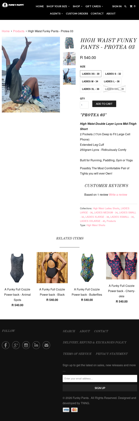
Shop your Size (57, 6)
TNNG (85, 403)
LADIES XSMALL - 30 (122, 216)
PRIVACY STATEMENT (111, 354)
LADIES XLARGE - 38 (97, 216)
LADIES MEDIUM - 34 (106, 212)
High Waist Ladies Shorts (106, 208)
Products (18, 31)
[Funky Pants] (13, 5)
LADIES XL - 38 (90, 89)
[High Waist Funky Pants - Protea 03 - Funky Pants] (31, 75)
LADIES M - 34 (90, 81)
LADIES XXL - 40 (114, 89)
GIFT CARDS (93, 6)
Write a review (118, 194)
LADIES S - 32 (113, 73)
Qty (82, 98)
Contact (97, 13)
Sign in (117, 6)
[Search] (126, 6)
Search (69, 331)
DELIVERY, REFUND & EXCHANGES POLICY (94, 342)
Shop (77, 6)
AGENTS (56, 13)
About (111, 13)
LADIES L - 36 (111, 81)
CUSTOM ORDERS (77, 13)
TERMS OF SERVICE (77, 354)
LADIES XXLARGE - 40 (92, 221)
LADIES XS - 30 (90, 73)
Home (40, 6)
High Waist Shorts (96, 225)
